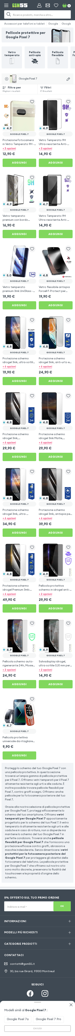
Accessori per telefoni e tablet (24, 23)
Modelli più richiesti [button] (21, 932)
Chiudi (37, 1028)
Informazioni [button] (15, 921)
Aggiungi (19, 162)
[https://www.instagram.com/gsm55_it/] (45, 993)
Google (53, 23)
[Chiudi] (71, 1004)
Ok (62, 906)
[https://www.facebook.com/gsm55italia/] (30, 993)
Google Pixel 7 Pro (48, 1019)
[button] (19, 148)
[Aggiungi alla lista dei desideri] (32, 102)
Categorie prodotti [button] (20, 944)
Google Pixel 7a (18, 1019)
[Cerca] (8, 14)
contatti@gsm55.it (22, 964)
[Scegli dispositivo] (68, 79)
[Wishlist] (56, 5)
